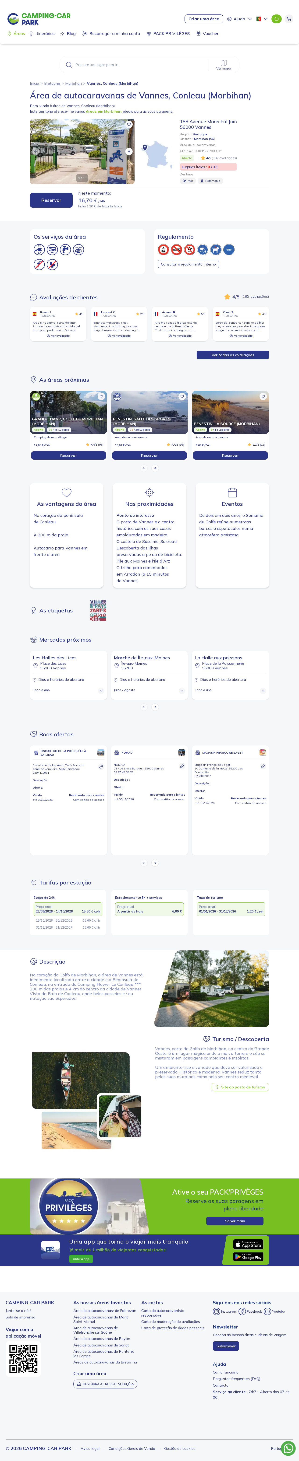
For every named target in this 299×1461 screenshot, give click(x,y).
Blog (71, 33)
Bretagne (52, 83)
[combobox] (262, 19)
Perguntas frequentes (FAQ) (236, 1378)
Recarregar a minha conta (114, 33)
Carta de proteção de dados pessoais (172, 1327)
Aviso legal (90, 1448)
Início (34, 83)
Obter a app (81, 1259)
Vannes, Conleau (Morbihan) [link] (113, 83)
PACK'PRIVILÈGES (171, 33)
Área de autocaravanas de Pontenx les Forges (103, 1353)
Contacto (220, 1385)
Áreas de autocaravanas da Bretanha (105, 1362)
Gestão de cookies (180, 1448)
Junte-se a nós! (18, 1310)
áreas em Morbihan (103, 111)
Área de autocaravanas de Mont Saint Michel (100, 1319)
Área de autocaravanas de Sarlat (101, 1345)
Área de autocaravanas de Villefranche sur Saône (95, 1330)
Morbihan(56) (204, 139)
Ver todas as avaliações (233, 355)
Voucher (210, 33)
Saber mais (235, 1221)
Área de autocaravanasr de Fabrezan (104, 1310)
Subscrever (226, 1346)
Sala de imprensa (20, 1317)
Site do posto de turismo (243, 1087)
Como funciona (225, 1372)
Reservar (51, 200)
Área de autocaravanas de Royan (101, 1338)
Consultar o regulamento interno (188, 264)
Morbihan (73, 83)
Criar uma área (204, 18)
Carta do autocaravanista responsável (162, 1312)
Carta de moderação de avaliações (170, 1321)
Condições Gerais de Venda (132, 1448)
